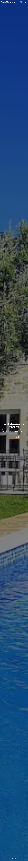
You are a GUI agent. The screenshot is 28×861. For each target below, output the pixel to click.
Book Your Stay (13, 437)
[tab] (12, 858)
